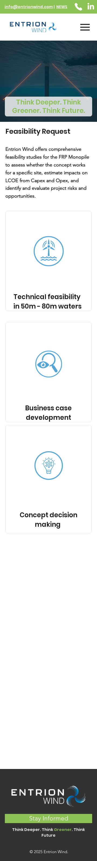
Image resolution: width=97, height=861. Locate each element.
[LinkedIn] (91, 7)
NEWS (61, 6)
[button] (48, 818)
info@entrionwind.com (29, 6)
